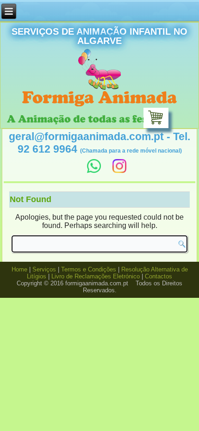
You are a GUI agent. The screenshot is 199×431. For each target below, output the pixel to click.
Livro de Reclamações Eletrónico (95, 276)
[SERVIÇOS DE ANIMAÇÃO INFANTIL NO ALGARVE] (99, 70)
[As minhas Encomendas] (155, 118)
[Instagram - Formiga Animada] (119, 169)
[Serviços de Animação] (99, 99)
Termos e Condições (88, 269)
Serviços (44, 269)
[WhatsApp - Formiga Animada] (92, 169)
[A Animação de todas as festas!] (86, 120)
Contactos (158, 276)
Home (19, 269)
